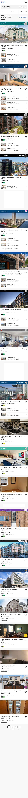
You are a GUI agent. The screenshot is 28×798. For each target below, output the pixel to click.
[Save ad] (25, 46)
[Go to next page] (19, 727)
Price (2, 11)
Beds (12, 11)
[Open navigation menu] (26, 2)
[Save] (26, 12)
